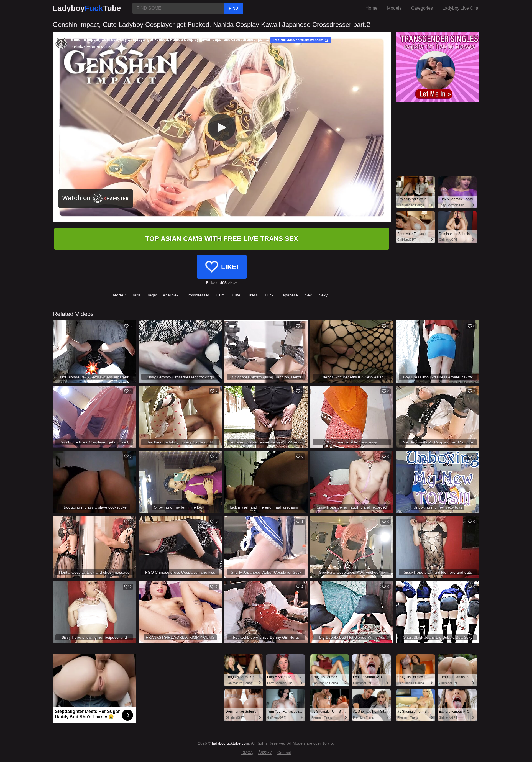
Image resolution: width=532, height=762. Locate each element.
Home (371, 8)
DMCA (247, 752)
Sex (308, 295)
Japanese (289, 295)
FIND (233, 8)
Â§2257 (265, 752)
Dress (252, 295)
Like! (230, 267)
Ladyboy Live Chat (461, 8)
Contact (284, 752)
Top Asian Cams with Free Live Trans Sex (221, 238)
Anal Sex (170, 295)
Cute (236, 295)
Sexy (323, 295)
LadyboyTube (87, 8)
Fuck (269, 295)
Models (394, 8)
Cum (220, 295)
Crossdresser (197, 295)
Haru (135, 295)
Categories (422, 8)
